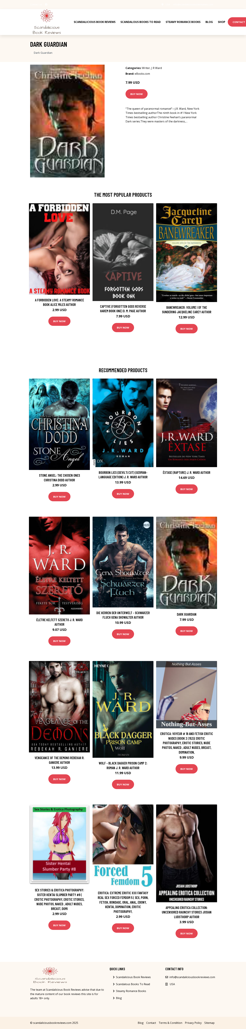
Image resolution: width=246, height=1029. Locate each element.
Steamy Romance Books (183, 22)
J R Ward (156, 68)
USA (168, 4)
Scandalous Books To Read (140, 22)
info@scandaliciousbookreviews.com (193, 4)
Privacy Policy (193, 1023)
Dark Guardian (186, 614)
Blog (209, 22)
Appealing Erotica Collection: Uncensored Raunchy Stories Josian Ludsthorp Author (187, 912)
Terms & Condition (170, 1023)
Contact (151, 1023)
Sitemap (209, 1023)
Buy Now (136, 94)
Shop (221, 22)
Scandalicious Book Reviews (94, 22)
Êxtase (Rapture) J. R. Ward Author (186, 472)
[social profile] (46, 4)
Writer (146, 68)
